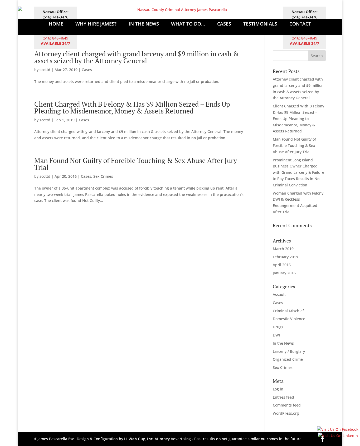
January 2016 (284, 272)
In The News (144, 24)
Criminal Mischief (288, 310)
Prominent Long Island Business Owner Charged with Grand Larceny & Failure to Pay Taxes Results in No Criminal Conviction (298, 172)
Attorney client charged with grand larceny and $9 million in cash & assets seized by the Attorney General (136, 57)
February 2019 (285, 256)
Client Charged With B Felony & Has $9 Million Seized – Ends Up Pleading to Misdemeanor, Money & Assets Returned (132, 107)
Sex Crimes (103, 176)
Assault (279, 294)
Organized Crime (288, 359)
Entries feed (283, 397)
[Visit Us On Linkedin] (338, 435)
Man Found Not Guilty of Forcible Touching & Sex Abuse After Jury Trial (135, 164)
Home (56, 24)
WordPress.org (286, 413)
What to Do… (188, 24)
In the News (283, 343)
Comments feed (287, 405)
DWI (276, 335)
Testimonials (260, 24)
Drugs (278, 326)
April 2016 (282, 264)
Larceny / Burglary (289, 351)
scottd (45, 69)
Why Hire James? (95, 24)
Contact (300, 24)
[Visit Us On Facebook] (337, 429)
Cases (224, 24)
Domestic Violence (289, 318)
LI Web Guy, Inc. (139, 438)
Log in (278, 389)
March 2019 (283, 248)
